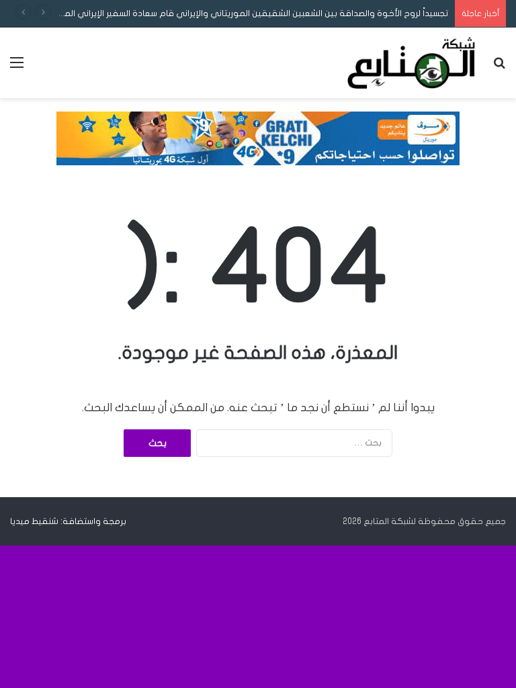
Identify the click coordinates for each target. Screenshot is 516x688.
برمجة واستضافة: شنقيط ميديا (68, 521)
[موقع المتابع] (411, 63)
